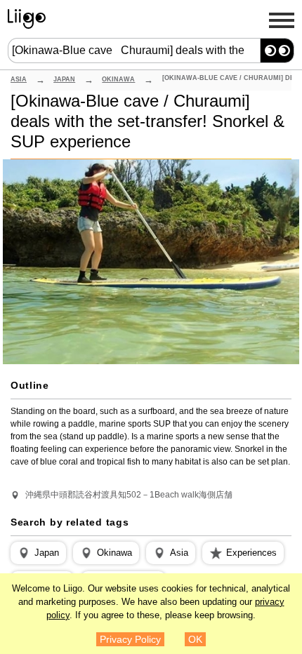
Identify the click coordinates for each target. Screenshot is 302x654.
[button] (38, 553)
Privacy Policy (130, 639)
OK (195, 639)
